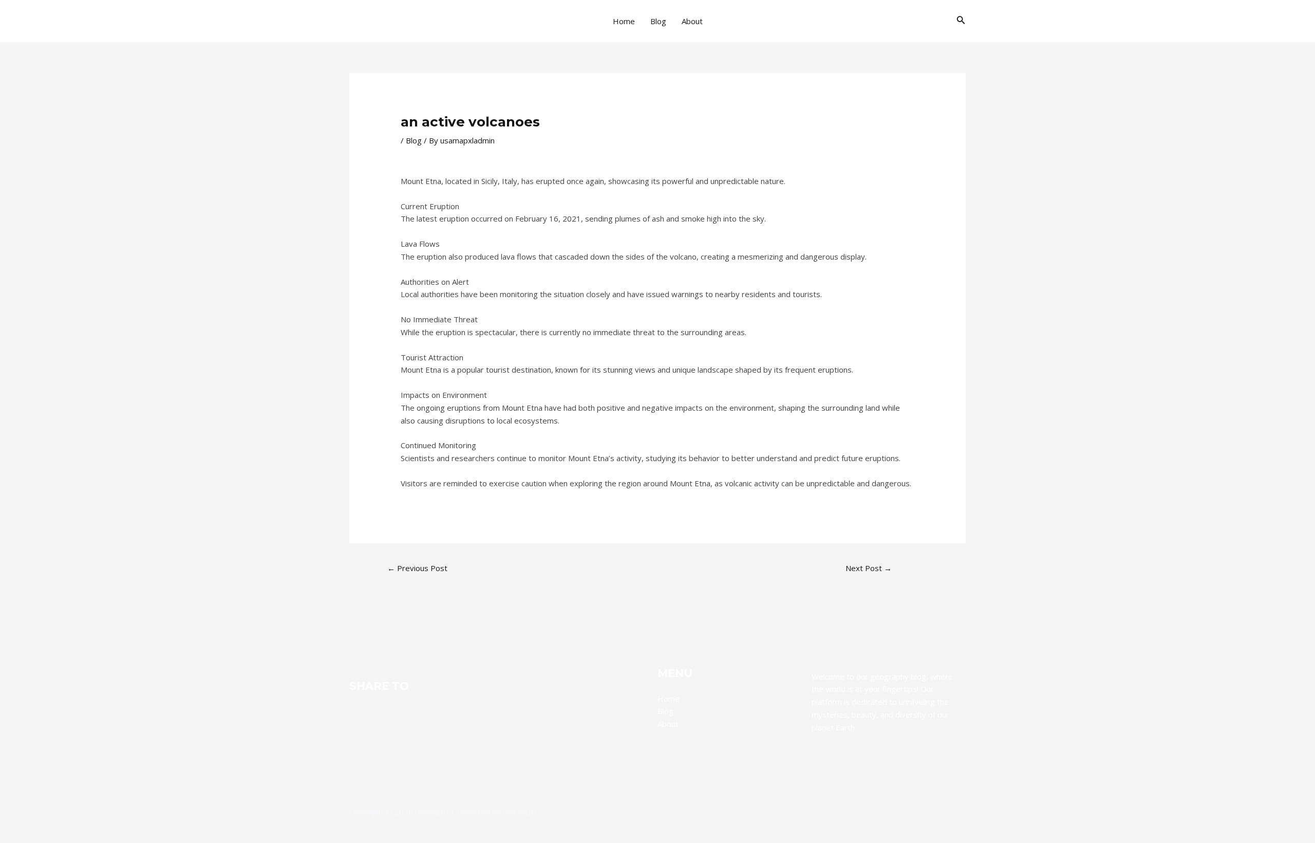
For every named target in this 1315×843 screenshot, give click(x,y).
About (692, 21)
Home (624, 21)
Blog (658, 21)
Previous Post (417, 568)
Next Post (869, 568)
